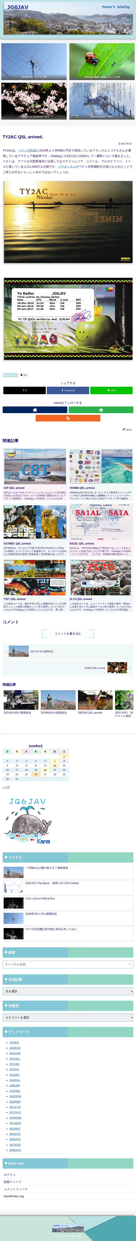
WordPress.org (14, 1196)
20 (45, 770)
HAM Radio (11, 375)
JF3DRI (14, 1075)
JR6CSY (15, 1134)
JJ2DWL (15, 1091)
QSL (25, 375)
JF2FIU (14, 1069)
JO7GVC (15, 1112)
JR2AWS (15, 1123)
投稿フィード (13, 1182)
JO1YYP (15, 1107)
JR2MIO (14, 1128)
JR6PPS (15, 1139)
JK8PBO (15, 1101)
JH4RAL (14, 1080)
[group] (21, 705)
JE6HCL (14, 1058)
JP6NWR (15, 1118)
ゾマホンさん (67, 166)
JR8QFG (15, 1150)
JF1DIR (14, 1064)
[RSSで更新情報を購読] (68, 418)
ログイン (10, 1174)
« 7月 (6, 787)
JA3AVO (15, 1048)
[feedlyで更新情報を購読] (101, 409)
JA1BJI (14, 1042)
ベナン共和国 (27, 150)
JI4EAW (14, 1085)
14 (54, 765)
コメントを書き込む (68, 633)
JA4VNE (15, 1053)
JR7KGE (15, 1144)
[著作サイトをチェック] (35, 409)
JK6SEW (15, 1096)
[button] (127, 705)
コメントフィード (16, 1189)
